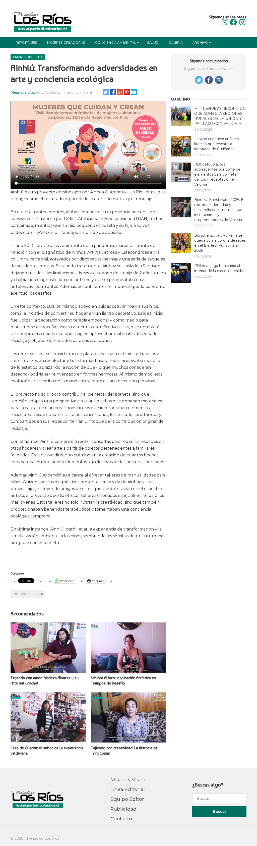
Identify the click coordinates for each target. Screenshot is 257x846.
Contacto (121, 819)
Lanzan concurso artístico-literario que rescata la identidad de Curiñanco (217, 144)
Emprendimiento (27, 57)
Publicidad (123, 809)
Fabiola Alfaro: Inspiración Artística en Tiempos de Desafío (123, 680)
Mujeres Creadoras (66, 42)
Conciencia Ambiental (115, 42)
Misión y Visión (128, 779)
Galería (175, 42)
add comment (79, 92)
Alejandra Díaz (23, 92)
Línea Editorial (127, 789)
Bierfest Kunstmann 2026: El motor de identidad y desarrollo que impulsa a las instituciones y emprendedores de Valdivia (219, 209)
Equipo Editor (127, 799)
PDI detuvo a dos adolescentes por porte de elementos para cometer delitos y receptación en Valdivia (217, 174)
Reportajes (26, 42)
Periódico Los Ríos (43, 838)
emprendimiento (29, 594)
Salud (153, 42)
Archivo (200, 42)
